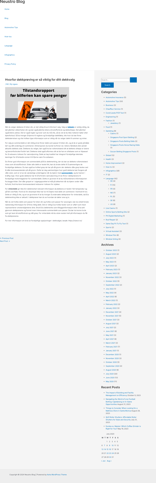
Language (8, 46)
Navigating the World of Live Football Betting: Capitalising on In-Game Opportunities (120, 401)
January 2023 (111, 273)
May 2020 (110, 381)
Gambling (109, 131)
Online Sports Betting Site (116, 212)
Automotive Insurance (114, 97)
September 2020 (112, 366)
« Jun (103, 461)
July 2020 (110, 374)
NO (7, 84)
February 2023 (112, 269)
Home (7, 9)
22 (108, 453)
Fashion (109, 121)
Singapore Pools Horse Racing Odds (125, 145)
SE (111, 200)
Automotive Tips (11, 27)
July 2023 (110, 258)
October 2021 (111, 320)
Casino (113, 133)
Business (109, 105)
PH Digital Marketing (114, 216)
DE (111, 181)
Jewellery (114, 123)
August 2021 (111, 323)
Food (108, 127)
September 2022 (112, 285)
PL (111, 196)
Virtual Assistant (112, 231)
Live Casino (110, 208)
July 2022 (110, 289)
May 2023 (110, 262)
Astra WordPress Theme (57, 475)
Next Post (5, 241)
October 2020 (111, 362)
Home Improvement (114, 163)
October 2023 (111, 250)
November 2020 (112, 358)
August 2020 (111, 370)
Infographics (10, 55)
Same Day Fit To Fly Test (116, 224)
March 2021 (110, 343)
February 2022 (112, 304)
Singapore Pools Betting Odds (122, 141)
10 (113, 445)
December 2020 (112, 354)
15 (107, 449)
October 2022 (111, 281)
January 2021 (111, 350)
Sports (108, 227)
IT (106, 175)
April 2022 (110, 296)
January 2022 (111, 308)
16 (110, 449)
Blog (6, 18)
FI (111, 185)
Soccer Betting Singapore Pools (123, 151)
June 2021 (110, 331)
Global (108, 155)
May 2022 (110, 293)
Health (108, 159)
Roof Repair (110, 220)
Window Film (111, 235)
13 (102, 449)
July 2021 (109, 327)
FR (111, 189)
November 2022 (112, 277)
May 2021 (109, 335)
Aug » (109, 461)
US (111, 204)
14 (105, 449)
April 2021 (110, 339)
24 (113, 453)
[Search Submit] (133, 79)
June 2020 (110, 377)
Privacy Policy (10, 64)
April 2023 (110, 266)
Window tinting (112, 239)
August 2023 (111, 254)
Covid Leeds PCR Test (115, 113)
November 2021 (112, 316)
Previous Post (6, 238)
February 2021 (111, 347)
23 (110, 453)
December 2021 (112, 312)
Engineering (111, 117)
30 (110, 457)
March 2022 (110, 300)
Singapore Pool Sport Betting (122, 137)
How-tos (8, 36)
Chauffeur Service (113, 109)
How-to (109, 167)
